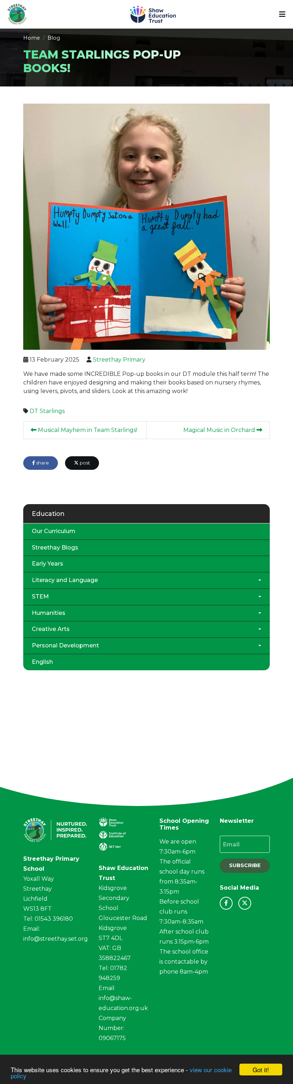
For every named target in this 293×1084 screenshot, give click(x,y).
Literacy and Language (65, 580)
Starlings (52, 411)
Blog (54, 38)
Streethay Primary (119, 359)
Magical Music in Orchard (220, 430)
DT (34, 411)
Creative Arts (51, 629)
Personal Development (65, 645)
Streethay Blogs (55, 547)
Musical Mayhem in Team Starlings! (86, 430)
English (42, 661)
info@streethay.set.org (55, 938)
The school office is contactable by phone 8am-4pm (183, 961)
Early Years (47, 563)
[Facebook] (226, 903)
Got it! (261, 1069)
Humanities (48, 613)
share (42, 463)
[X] (244, 903)
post (84, 463)
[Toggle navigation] (282, 14)
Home (31, 38)
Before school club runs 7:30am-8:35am (181, 911)
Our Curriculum (53, 531)
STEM (40, 596)
